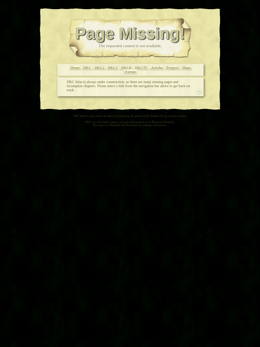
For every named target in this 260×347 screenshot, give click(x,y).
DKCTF (141, 68)
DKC (87, 68)
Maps (186, 68)
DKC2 (99, 68)
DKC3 (113, 68)
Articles (157, 68)
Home (75, 68)
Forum (130, 72)
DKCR (126, 68)
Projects (172, 68)
